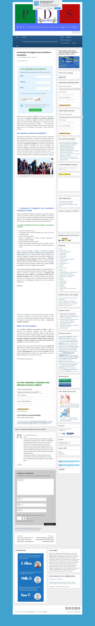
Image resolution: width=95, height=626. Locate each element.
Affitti (61, 248)
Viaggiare (61, 285)
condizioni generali (30, 93)
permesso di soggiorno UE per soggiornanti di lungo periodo (69, 357)
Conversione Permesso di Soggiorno (67, 259)
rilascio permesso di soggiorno (69, 364)
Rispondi (20, 464)
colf (71, 338)
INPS (60, 348)
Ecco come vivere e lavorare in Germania (68, 142)
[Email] (79, 608)
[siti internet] (65, 386)
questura (70, 360)
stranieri (68, 371)
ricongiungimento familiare (23, 333)
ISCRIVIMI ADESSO (35, 110)
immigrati (70, 346)
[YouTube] (73, 608)
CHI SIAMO (23, 37)
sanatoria (61, 279)
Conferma (66, 328)
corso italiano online (68, 343)
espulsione (66, 346)
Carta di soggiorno (63, 256)
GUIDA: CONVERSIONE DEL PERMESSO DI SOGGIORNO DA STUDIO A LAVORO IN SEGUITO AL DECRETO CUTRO (69, 145)
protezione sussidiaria (43, 422)
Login (60, 451)
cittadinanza (75, 336)
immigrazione (76, 346)
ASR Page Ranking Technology (65, 428)
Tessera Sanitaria (63, 282)
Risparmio (62, 278)
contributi (64, 339)
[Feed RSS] (76, 608)
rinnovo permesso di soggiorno (66, 367)
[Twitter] (70, 608)
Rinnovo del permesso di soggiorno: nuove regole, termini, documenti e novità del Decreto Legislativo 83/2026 (69, 158)
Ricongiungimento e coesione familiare (67, 275)
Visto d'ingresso (63, 287)
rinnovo (60, 366)
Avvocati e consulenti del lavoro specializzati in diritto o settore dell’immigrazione (40, 41)
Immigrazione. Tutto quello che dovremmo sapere (59, 586)
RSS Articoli (61, 452)
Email (21, 87)
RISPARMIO (68, 37)
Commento (20, 480)
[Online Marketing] (70, 434)
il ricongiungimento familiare (34, 355)
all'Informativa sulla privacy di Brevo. (39, 106)
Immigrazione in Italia (64, 263)
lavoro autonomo (69, 348)
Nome (21, 75)
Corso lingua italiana (64, 260)
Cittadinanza (62, 257)
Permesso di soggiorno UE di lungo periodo (68, 272)
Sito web (19, 510)
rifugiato (26, 149)
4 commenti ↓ (34, 57)
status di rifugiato (29, 423)
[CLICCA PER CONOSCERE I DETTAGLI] (69, 67)
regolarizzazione (62, 361)
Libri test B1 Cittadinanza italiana (65, 203)
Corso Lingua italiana (65, 43)
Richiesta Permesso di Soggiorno (39, 421)
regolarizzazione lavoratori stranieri (65, 362)
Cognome (22, 81)
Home (17, 37)
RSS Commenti (62, 454)
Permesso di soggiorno (66, 40)
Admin (28, 57)
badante (60, 336)
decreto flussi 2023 (69, 344)
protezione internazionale (34, 422)
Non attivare (49, 8)
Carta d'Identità (63, 254)
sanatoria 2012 (71, 369)
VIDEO (62, 37)
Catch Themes (77, 611)
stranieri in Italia (73, 371)
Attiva (57, 8)
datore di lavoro (75, 343)
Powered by (36, 8)
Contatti (74, 43)
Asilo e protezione (63, 253)
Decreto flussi (62, 262)
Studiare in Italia (63, 281)
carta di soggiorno (68, 336)
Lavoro (61, 266)
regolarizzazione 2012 (70, 361)
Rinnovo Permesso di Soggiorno (66, 276)
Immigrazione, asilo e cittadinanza (66, 201)
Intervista (61, 264)
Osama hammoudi (63, 325)
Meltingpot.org (28, 359)
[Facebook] (67, 608)
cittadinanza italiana (64, 338)
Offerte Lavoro (62, 270)
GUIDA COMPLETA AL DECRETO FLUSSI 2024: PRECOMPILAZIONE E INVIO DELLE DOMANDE (69, 316)
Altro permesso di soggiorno (65, 251)
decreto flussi (62, 345)
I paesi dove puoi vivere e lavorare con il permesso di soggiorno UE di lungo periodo (69, 419)
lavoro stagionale (68, 349)
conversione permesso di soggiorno (68, 342)
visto (77, 371)
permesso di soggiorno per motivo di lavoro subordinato (33, 316)
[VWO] (39, 8)
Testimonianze (63, 284)
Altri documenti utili (63, 250)
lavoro (63, 348)
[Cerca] (73, 32)
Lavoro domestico (63, 267)
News (17, 46)
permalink (44, 423)
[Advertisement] (35, 193)
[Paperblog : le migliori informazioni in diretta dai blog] (62, 434)
